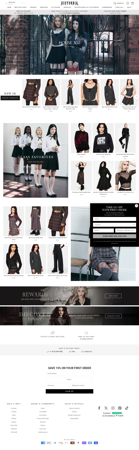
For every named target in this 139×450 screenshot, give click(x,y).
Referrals (14, 429)
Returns (14, 422)
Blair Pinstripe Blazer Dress (109, 107)
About (43, 408)
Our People (42, 411)
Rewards (43, 422)
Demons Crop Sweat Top (103, 154)
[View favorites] (128, 3)
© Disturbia (69, 439)
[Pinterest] (120, 408)
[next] (136, 96)
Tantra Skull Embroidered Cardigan (14, 275)
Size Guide (14, 425)
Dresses (44, 7)
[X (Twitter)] (106, 408)
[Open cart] (133, 3)
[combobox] (69, 379)
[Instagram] (113, 408)
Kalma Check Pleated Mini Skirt (31, 107)
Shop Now (69, 46)
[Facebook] (99, 408)
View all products (10, 98)
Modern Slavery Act (74, 415)
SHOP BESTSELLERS (35, 162)
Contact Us (88, 352)
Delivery (13, 418)
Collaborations (42, 432)
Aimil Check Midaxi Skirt (36, 237)
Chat (73, 352)
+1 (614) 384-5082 (56, 352)
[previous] (24, 96)
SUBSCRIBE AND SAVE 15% (115, 236)
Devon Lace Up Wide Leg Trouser (57, 275)
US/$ (23, 3)
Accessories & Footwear (87, 7)
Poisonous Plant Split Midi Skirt (81, 192)
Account (14, 408)
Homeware (107, 7)
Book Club (43, 429)
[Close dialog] (136, 205)
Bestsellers (21, 7)
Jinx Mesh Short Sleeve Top (125, 192)
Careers (42, 425)
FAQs (14, 415)
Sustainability (74, 418)
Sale (129, 7)
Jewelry (67, 7)
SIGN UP (69, 391)
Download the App (43, 418)
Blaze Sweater (81, 154)
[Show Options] (91, 379)
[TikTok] (127, 408)
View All (119, 7)
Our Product (42, 415)
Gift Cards (14, 432)
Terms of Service (74, 408)
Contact (13, 411)
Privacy (74, 411)
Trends (33, 7)
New (9, 7)
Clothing (55, 7)
